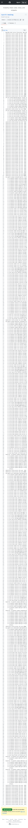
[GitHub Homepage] (10, 824)
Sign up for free (7, 809)
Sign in (18, 2)
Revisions (12, 23)
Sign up (24, 2)
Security (11, 819)
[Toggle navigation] (2, 2)
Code (4, 23)
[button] (20, 20)
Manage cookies (16, 820)
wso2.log (10, 14)
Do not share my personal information (14, 822)
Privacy (7, 819)
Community (20, 819)
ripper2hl (4, 14)
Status (15, 819)
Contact (10, 820)
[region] (14, 418)
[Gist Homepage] (10, 2)
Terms (3, 819)
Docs (25, 819)
